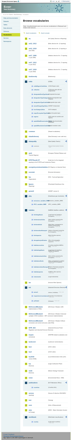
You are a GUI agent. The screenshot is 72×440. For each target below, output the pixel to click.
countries (36, 387)
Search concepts (45, 33)
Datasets (6, 21)
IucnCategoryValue (39, 109)
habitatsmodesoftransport (41, 267)
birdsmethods (38, 224)
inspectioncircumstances (41, 296)
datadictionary (34, 136)
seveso (31, 393)
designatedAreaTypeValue (41, 94)
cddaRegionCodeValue (40, 86)
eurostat (32, 172)
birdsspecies (37, 235)
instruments (37, 277)
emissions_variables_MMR (41, 200)
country (36, 422)
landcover (32, 342)
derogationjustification (40, 240)
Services (6, 38)
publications (33, 383)
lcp (30, 364)
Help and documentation (10, 18)
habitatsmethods (39, 261)
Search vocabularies (31, 33)
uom (30, 405)
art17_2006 (32, 55)
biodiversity (33, 76)
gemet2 (31, 191)
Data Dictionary (17, 14)
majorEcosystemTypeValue (41, 113)
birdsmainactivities (39, 219)
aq (29, 38)
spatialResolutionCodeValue (41, 125)
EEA (11, 1)
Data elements (7, 28)
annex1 (36, 292)
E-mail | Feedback (9, 434)
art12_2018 (32, 48)
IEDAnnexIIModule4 (36, 321)
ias (30, 282)
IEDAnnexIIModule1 (36, 307)
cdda (30, 81)
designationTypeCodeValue (41, 102)
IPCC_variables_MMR (40, 204)
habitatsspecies (38, 272)
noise (31, 378)
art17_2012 (32, 62)
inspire (31, 335)
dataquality (33, 141)
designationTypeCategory (41, 98)
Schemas (6, 31)
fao (30, 177)
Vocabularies (7, 35)
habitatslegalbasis (39, 250)
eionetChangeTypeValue (41, 106)
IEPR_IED (32, 328)
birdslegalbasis (38, 214)
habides (31, 210)
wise (30, 410)
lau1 (30, 347)
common (32, 131)
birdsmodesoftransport (40, 230)
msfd (30, 371)
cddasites (36, 89)
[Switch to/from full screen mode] (59, 1)
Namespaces (7, 41)
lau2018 (31, 357)
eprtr (30, 153)
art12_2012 (32, 43)
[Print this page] (57, 1)
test (30, 400)
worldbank (32, 417)
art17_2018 (32, 69)
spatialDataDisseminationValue (41, 121)
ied (30, 287)
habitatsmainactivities (40, 256)
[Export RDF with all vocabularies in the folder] (66, 82)
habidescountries (39, 245)
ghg (30, 196)
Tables (5, 24)
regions (36, 116)
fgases (31, 184)
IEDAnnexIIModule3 (36, 314)
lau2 (30, 352)
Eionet (11, 14)
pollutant (36, 301)
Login (53, 1)
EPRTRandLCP (34, 160)
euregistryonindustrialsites (38, 167)
